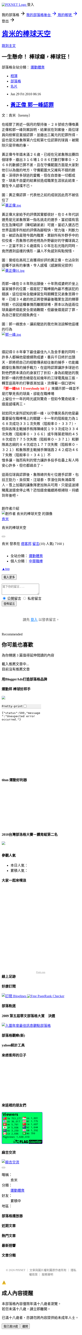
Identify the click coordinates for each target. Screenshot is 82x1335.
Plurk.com (40, 972)
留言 (35, 544)
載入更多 (9, 577)
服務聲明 (47, 1274)
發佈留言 (9, 603)
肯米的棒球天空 (26, 34)
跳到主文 (9, 46)
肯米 (5, 519)
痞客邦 (26, 544)
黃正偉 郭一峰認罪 (32, 105)
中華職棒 (36, 561)
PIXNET (20, 1270)
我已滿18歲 (10, 1326)
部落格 (15, 81)
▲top (6, 569)
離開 (25, 1326)
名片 (13, 86)
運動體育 (38, 67)
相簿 (13, 76)
